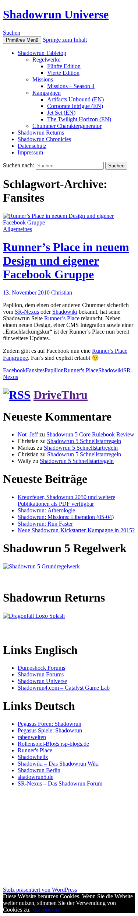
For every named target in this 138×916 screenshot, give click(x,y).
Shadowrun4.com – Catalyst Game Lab (64, 688)
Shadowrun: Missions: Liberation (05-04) (66, 517)
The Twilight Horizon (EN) (79, 119)
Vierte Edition (63, 73)
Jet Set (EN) (61, 112)
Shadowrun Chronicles (44, 139)
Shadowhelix (33, 757)
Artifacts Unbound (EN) (75, 99)
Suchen (11, 32)
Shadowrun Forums (41, 674)
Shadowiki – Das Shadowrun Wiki (58, 763)
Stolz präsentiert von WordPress (40, 890)
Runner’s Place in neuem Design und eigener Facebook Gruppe (66, 260)
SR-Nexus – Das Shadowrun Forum (60, 783)
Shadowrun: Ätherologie (46, 510)
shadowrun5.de (35, 777)
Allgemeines (17, 229)
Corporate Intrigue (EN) (75, 106)
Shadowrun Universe (56, 14)
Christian (61, 292)
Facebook (14, 370)
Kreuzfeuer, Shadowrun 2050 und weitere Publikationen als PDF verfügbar (66, 500)
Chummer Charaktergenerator (67, 126)
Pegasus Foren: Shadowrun (49, 724)
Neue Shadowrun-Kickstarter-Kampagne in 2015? (76, 530)
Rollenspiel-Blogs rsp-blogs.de (53, 744)
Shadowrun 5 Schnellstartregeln (84, 441)
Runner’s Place (61, 318)
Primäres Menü (22, 40)
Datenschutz (32, 146)
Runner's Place (81, 370)
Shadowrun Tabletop (42, 53)
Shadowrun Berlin (39, 770)
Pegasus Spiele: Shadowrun (50, 730)
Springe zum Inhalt (65, 39)
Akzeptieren (45, 909)
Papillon (54, 370)
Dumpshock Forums (41, 668)
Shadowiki (64, 312)
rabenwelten (32, 737)
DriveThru (60, 394)
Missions (42, 79)
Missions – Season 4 (71, 86)
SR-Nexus (27, 312)
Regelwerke (46, 59)
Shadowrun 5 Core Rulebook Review (90, 434)
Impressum (30, 152)
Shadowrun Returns (41, 132)
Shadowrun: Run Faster (45, 523)
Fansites (35, 370)
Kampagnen (46, 93)
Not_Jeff (28, 434)
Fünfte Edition (64, 66)
